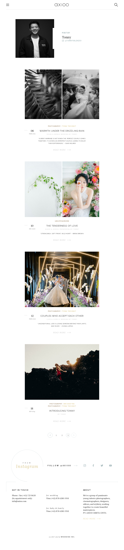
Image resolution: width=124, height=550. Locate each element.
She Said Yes (68, 404)
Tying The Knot (69, 126)
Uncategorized (62, 221)
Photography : (55, 126)
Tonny (74, 134)
